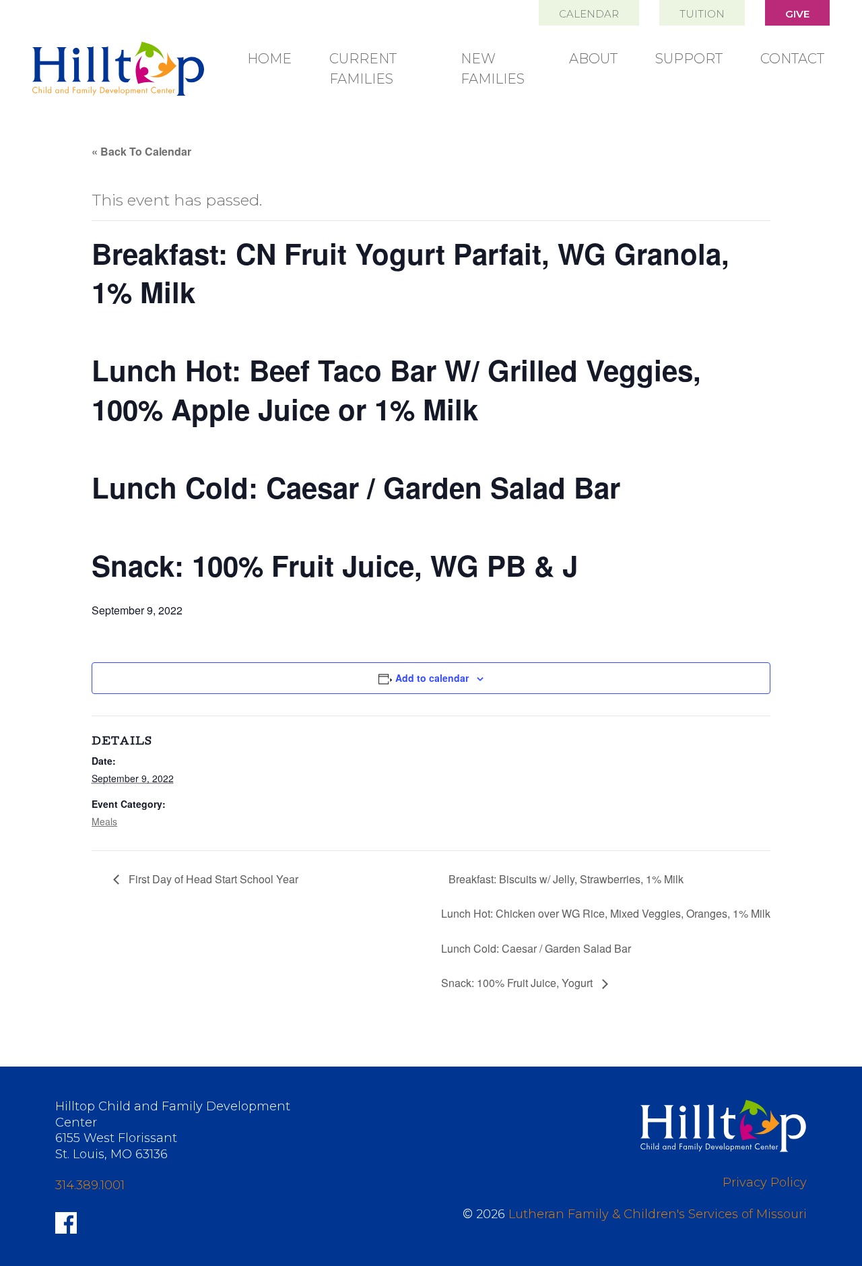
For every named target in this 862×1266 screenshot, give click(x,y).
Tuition (702, 13)
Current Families (363, 69)
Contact (792, 59)
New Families (493, 69)
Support (689, 59)
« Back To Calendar (141, 151)
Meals (104, 821)
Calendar (589, 13)
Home (269, 59)
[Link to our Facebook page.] (66, 1222)
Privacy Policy (765, 1182)
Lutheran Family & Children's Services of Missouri (657, 1214)
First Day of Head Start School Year (212, 879)
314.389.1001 (90, 1185)
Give (797, 13)
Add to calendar (432, 678)
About (593, 59)
